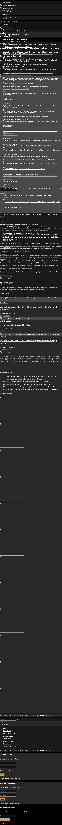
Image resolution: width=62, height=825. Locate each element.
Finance (23, 66)
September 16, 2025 (6, 349)
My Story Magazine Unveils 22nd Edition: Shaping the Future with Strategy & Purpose (28, 73)
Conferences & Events (10, 144)
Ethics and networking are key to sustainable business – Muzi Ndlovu (26, 381)
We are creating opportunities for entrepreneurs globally (22, 379)
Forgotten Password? (7, 778)
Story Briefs (7, 2)
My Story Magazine (23, 61)
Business (7, 43)
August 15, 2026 (5, 316)
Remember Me (6, 771)
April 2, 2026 (4, 331)
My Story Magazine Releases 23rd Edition (15, 325)
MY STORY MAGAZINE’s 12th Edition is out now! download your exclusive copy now (27, 145)
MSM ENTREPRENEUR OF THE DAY (16, 41)
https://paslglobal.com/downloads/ (46, 272)
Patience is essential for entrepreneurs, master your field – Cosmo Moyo (27, 384)
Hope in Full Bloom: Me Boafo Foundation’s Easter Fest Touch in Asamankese (25, 156)
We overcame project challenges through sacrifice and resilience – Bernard (28, 387)
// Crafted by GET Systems (42, 715)
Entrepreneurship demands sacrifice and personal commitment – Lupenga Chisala (30, 389)
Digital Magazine (8, 133)
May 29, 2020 (4, 64)
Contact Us (7, 744)
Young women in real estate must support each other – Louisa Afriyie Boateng (29, 376)
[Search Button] (17, 31)
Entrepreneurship (8, 22)
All (7, 26)
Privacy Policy (8, 741)
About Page (7, 14)
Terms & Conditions (9, 17)
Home (5, 18)
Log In (17, 803)
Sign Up (17, 778)
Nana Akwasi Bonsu (9, 313)
